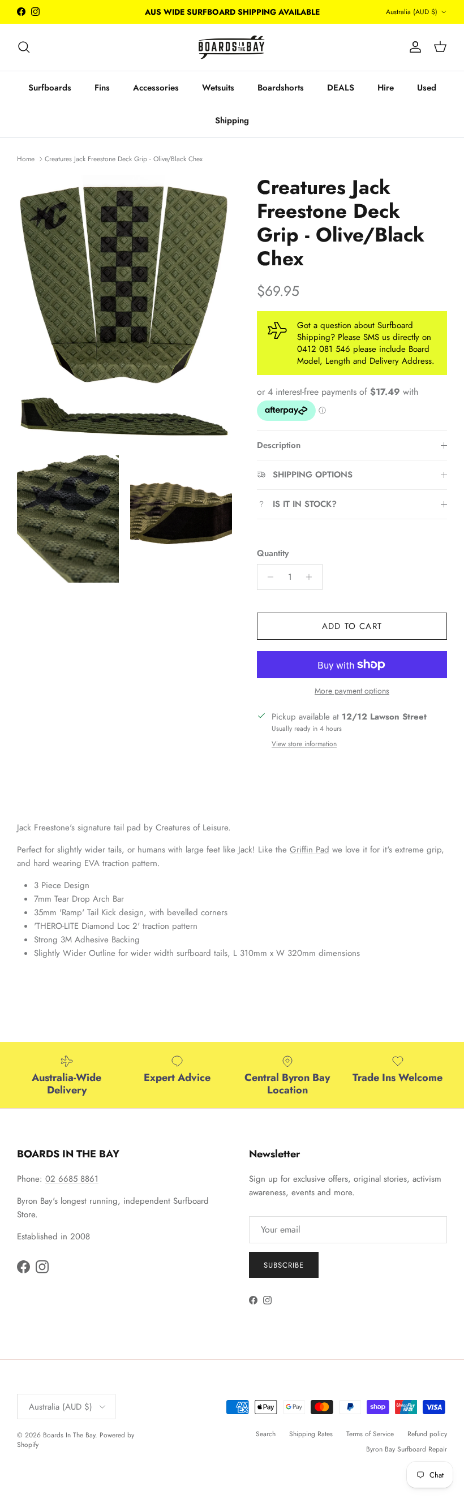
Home (26, 159)
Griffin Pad (309, 849)
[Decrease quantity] (267, 577)
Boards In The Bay (69, 1435)
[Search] (24, 47)
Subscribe (284, 1265)
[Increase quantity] (312, 577)
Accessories (156, 87)
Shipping (232, 120)
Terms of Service (370, 1434)
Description (278, 445)
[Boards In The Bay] (232, 47)
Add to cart (352, 626)
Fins (102, 87)
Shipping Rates (311, 1434)
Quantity (273, 553)
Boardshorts (280, 87)
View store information (304, 744)
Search (266, 1434)
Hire (385, 87)
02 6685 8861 (71, 1179)
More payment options (352, 691)
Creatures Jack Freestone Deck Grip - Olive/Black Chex (124, 159)
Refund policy (427, 1434)
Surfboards (49, 87)
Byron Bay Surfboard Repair (406, 1449)
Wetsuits (218, 87)
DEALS (340, 87)
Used (426, 87)
